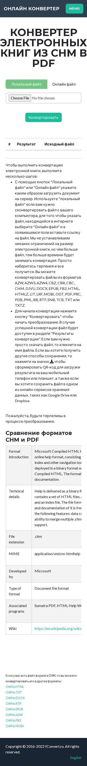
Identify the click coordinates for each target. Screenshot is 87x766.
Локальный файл (26, 84)
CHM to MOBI (15, 726)
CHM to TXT (14, 692)
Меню (74, 8)
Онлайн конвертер (31, 8)
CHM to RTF (13, 703)
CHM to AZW (14, 715)
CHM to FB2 (13, 720)
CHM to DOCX (15, 698)
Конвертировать (43, 117)
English (75, 757)
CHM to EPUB (14, 709)
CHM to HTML (15, 687)
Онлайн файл (64, 84)
